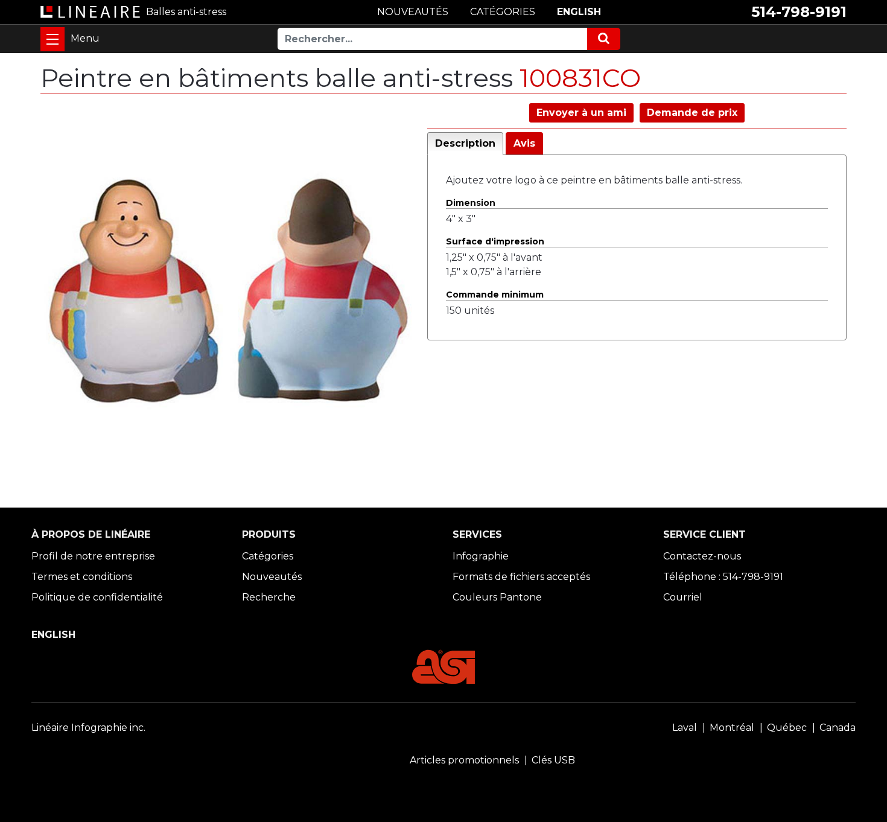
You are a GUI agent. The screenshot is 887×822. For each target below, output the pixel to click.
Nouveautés (272, 576)
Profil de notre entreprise (93, 556)
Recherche (269, 597)
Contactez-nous (702, 556)
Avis (524, 143)
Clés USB (553, 760)
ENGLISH (579, 12)
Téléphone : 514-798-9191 (723, 576)
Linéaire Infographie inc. (88, 727)
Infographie (481, 556)
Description (465, 143)
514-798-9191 (799, 12)
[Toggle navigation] (52, 39)
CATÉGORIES (502, 12)
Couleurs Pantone (497, 597)
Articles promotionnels (464, 760)
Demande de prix (692, 112)
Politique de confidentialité (97, 597)
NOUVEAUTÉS (412, 12)
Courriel (682, 597)
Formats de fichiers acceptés (521, 576)
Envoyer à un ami (581, 112)
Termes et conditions (81, 576)
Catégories (267, 556)
